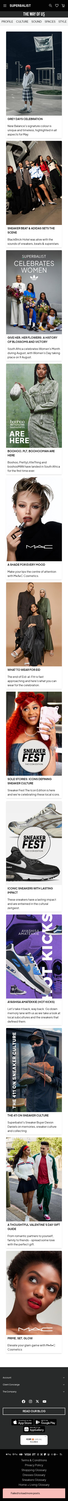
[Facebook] (23, 1401)
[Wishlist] (57, 6)
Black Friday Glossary (34, 1489)
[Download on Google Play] (45, 1422)
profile (7, 21)
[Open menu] (5, 6)
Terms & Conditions (34, 1460)
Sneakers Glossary (34, 1480)
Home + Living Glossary (34, 1484)
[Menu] (45, 1437)
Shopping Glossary (34, 1470)
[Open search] (50, 6)
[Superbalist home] (20, 5)
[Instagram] (30, 1401)
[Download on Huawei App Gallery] (34, 1429)
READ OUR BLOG (34, 1411)
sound (36, 21)
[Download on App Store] (22, 1422)
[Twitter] (37, 1401)
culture (22, 21)
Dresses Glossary (34, 1475)
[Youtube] (44, 1401)
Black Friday (34, 1494)
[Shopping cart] (63, 6)
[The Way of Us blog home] (34, 14)
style (62, 21)
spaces (50, 21)
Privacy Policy (34, 1465)
